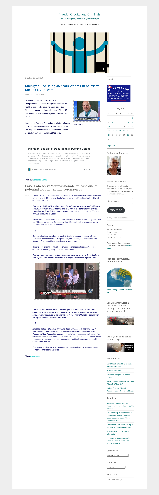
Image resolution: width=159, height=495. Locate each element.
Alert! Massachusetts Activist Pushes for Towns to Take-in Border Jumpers (120, 406)
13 (120, 126)
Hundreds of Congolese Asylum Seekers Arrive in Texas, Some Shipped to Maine (119, 440)
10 (109, 126)
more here (34, 355)
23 (132, 130)
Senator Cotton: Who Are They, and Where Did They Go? (120, 382)
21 (124, 130)
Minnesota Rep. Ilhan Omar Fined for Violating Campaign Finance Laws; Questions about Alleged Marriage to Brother (119, 416)
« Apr (109, 145)
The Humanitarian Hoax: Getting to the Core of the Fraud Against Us (120, 425)
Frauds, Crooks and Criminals (80, 14)
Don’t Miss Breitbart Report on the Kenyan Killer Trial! (119, 365)
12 (116, 126)
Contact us (73, 24)
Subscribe (116, 210)
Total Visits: (111, 479)
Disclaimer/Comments (90, 24)
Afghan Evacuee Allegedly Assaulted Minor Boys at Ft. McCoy (120, 389)
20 (120, 130)
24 (109, 135)
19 (116, 130)
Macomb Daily (39, 179)
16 (132, 126)
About (62, 24)
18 (112, 130)
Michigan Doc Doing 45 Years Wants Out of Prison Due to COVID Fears (62, 88)
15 (128, 126)
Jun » (114, 145)
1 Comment (40, 94)
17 (109, 130)
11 (112, 126)
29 (128, 135)
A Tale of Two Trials (114, 370)
